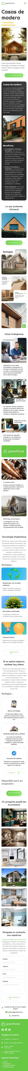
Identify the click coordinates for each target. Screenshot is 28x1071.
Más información (14, 652)
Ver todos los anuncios (14, 792)
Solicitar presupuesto (14, 75)
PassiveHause (9, 1067)
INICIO (6, 1062)
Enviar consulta (14, 997)
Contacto (7, 1064)
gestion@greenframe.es (15, 1012)
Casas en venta (9, 1065)
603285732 (15, 1015)
